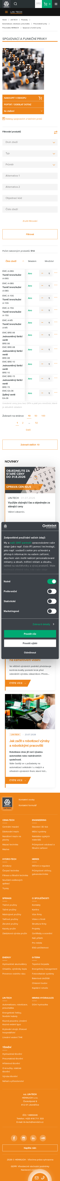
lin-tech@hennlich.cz (33, 1122)
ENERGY (6, 957)
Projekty (36, 928)
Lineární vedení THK (12, 1037)
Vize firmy (37, 914)
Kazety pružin (9, 928)
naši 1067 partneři (20, 542)
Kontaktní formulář (28, 805)
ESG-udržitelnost (40, 947)
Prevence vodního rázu (13, 973)
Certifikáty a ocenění (42, 933)
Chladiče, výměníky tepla (14, 969)
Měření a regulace (41, 865)
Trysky (5, 888)
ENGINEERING (39, 820)
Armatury (6, 865)
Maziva (5, 849)
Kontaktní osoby (27, 799)
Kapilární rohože (40, 988)
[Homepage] (7, 803)
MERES (35, 859)
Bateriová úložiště (41, 978)
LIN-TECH (16, 12)
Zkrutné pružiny (10, 923)
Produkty (24, 20)
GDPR (14, 1166)
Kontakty (36, 905)
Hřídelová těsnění (11, 1063)
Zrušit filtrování (30, 221)
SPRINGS (6, 898)
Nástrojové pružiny (11, 914)
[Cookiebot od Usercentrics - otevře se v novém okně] (42, 526)
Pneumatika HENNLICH (10, 28)
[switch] (51, 591)
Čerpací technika (10, 870)
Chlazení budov (39, 983)
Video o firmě (38, 919)
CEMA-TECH (8, 820)
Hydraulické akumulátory (14, 964)
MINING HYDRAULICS (43, 998)
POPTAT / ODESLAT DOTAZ (17, 104)
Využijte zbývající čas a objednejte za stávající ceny (29, 504)
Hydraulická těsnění (12, 1054)
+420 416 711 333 (34, 1118)
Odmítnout (30, 652)
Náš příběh (37, 938)
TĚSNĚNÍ (6, 1047)
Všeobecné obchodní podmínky (33, 1166)
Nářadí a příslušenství (13, 1081)
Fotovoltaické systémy (43, 973)
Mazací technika (10, 844)
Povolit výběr (30, 643)
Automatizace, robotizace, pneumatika (16, 24)
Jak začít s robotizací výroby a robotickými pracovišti (29, 743)
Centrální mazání (10, 826)
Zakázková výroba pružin (14, 933)
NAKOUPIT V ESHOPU (15, 98)
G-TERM (36, 957)
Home (4, 20)
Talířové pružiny (10, 919)
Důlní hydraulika (40, 1004)
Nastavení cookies (30, 1170)
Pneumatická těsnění (12, 1058)
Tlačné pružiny (9, 905)
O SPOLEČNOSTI (40, 898)
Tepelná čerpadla (40, 964)
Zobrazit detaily (41, 624)
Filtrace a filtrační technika (15, 875)
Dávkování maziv (10, 831)
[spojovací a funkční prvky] (23, 69)
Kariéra (35, 909)
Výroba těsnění (9, 1076)
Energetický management (44, 969)
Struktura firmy (39, 923)
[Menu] (56, 4)
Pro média (37, 943)
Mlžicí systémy (39, 831)
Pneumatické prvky (40, 24)
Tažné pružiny (9, 909)
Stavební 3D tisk (40, 826)
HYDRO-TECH (9, 859)
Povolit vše (30, 633)
